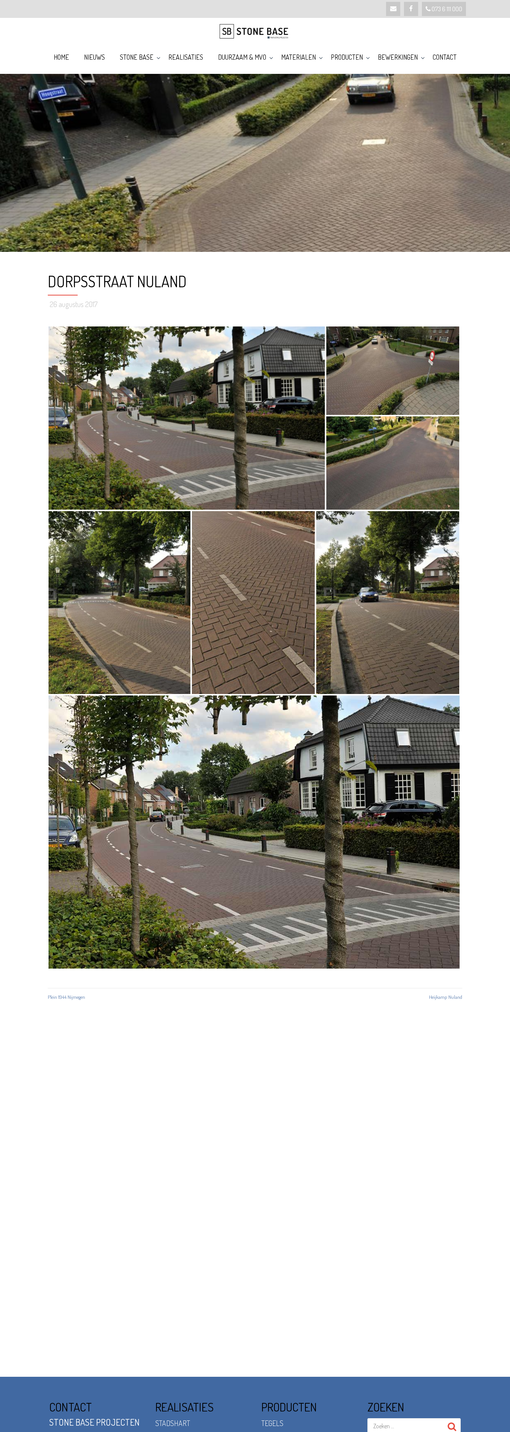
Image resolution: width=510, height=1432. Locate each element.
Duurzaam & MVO (242, 57)
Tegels (272, 1423)
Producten (347, 57)
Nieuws (94, 57)
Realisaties (185, 57)
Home (61, 57)
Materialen (298, 57)
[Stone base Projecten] (255, 31)
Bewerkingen (398, 57)
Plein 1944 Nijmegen (66, 997)
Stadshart (172, 1423)
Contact (445, 57)
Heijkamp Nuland (445, 997)
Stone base (136, 57)
